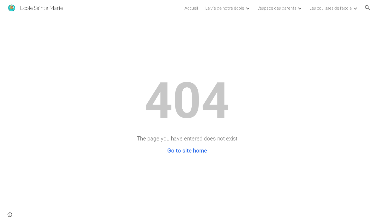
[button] (367, 7)
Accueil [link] (191, 7)
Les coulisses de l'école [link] (330, 7)
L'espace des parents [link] (276, 7)
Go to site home (187, 150)
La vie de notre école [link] (224, 7)
